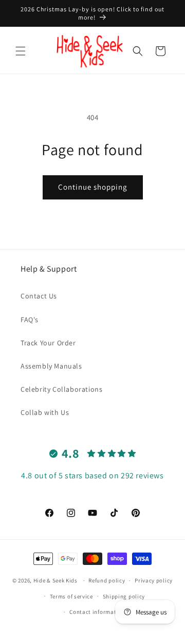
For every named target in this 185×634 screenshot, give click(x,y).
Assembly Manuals (51, 366)
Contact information (97, 611)
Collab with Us (45, 412)
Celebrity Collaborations (61, 389)
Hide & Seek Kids (55, 580)
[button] (20, 51)
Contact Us (39, 296)
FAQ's (30, 319)
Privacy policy (154, 580)
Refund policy (106, 580)
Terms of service (71, 596)
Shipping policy (124, 596)
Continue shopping (92, 187)
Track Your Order (48, 342)
